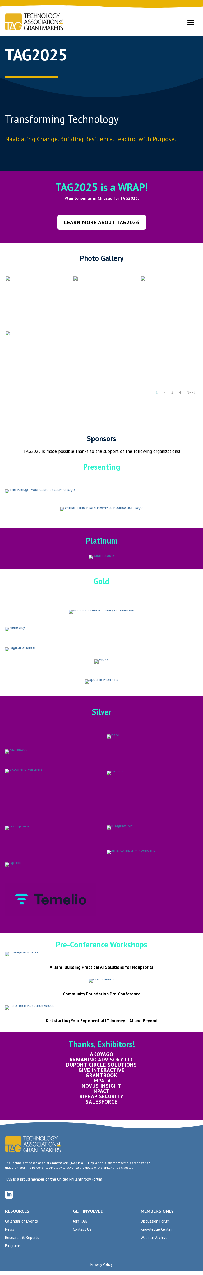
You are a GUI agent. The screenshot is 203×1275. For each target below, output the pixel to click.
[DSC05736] (33, 334)
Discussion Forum (155, 1221)
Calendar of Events (21, 1221)
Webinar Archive (154, 1238)
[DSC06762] (33, 279)
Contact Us (82, 1230)
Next (190, 392)
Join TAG (80, 1221)
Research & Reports (22, 1238)
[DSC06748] (169, 279)
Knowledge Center (156, 1230)
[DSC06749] (101, 279)
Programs (13, 1246)
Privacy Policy (101, 1264)
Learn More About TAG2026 (101, 222)
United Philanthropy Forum (79, 1179)
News (9, 1230)
